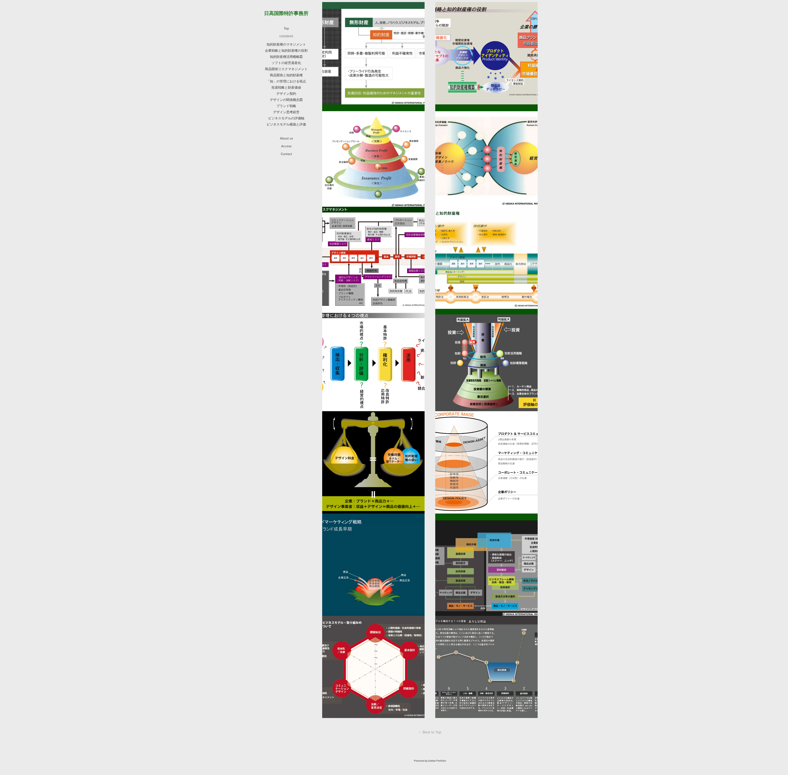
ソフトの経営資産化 (286, 62)
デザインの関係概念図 (286, 99)
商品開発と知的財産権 (286, 75)
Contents (286, 36)
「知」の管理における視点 (286, 81)
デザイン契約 (286, 93)
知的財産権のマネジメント (286, 44)
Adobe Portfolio (437, 760)
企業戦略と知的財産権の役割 (286, 50)
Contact (286, 154)
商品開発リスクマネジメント (286, 69)
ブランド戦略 (286, 106)
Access (286, 146)
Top (286, 28)
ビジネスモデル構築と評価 (286, 124)
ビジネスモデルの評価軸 (286, 118)
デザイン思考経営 (286, 112)
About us (286, 138)
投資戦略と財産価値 (286, 87)
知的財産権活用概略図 (286, 56)
